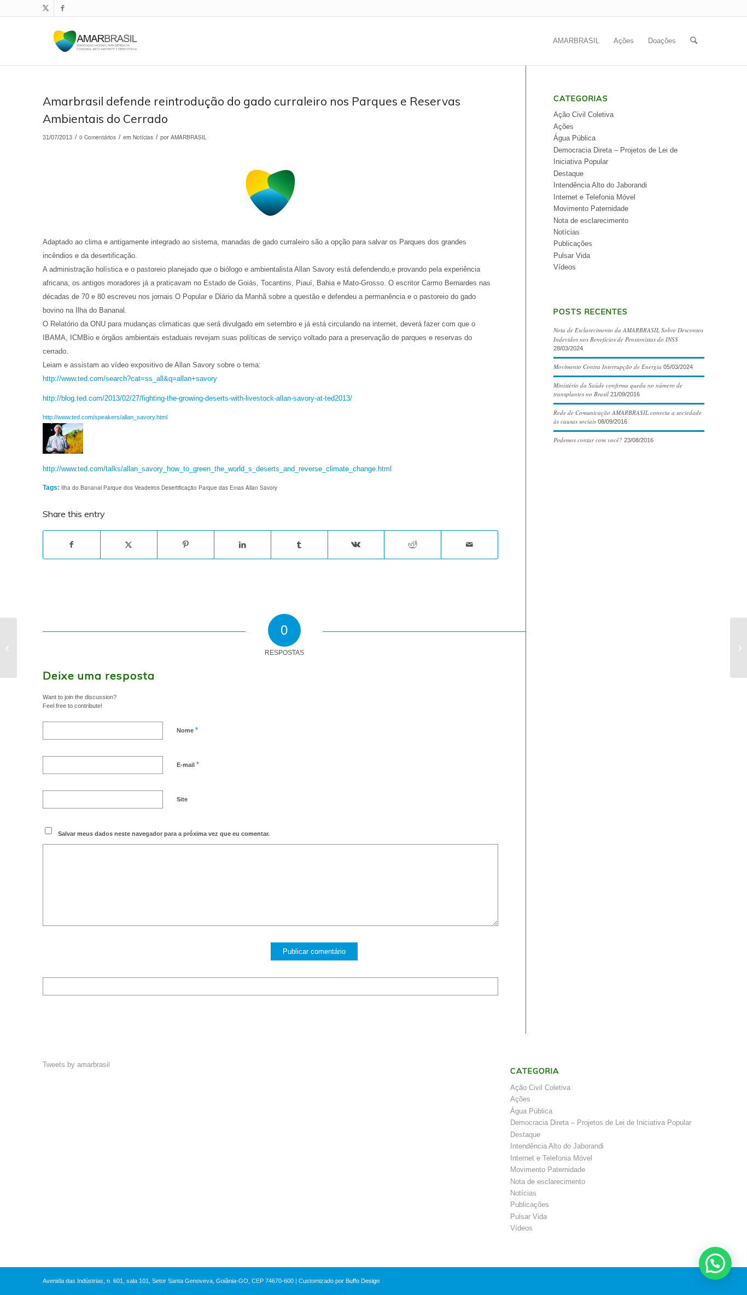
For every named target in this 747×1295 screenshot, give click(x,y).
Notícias (143, 137)
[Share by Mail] (469, 545)
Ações (563, 126)
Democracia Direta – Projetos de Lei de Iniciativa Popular (600, 1122)
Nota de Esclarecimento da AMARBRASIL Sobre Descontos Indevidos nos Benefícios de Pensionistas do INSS (628, 334)
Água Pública (574, 138)
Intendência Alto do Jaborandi (600, 185)
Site (182, 799)
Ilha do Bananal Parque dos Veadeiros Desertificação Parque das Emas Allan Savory (169, 487)
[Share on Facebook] (71, 545)
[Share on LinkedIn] (242, 545)
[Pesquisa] (693, 41)
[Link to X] (46, 8)
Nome (187, 730)
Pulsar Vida (571, 255)
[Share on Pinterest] (185, 545)
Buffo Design (363, 1281)
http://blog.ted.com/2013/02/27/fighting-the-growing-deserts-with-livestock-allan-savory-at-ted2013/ (197, 398)
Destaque (568, 173)
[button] (715, 1263)
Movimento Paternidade (590, 208)
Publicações (572, 243)
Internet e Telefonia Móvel (594, 197)
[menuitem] (576, 41)
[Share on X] (129, 545)
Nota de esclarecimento (590, 220)
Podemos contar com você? (587, 440)
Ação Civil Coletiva (583, 114)
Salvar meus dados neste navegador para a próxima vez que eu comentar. (164, 833)
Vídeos (564, 267)
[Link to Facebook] (62, 8)
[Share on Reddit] (412, 545)
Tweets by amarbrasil (76, 1064)
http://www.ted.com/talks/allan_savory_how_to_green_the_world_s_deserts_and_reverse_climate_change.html (217, 469)
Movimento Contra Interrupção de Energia (607, 366)
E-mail (188, 764)
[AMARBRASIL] (95, 41)
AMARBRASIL (189, 137)
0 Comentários (97, 137)
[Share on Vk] (356, 545)
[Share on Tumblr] (299, 545)
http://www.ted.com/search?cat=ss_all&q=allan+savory (130, 378)
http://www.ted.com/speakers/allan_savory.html (105, 417)
